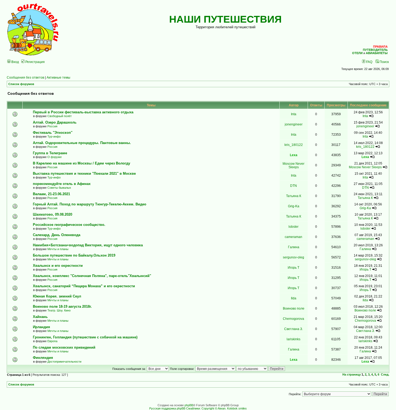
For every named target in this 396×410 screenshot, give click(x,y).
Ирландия (41, 327)
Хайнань (40, 317)
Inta (293, 114)
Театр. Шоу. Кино (59, 310)
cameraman (293, 237)
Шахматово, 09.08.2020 (52, 214)
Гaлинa (293, 247)
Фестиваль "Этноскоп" (52, 133)
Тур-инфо (54, 136)
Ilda (293, 298)
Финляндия (43, 358)
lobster (293, 226)
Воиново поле (293, 308)
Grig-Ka (293, 206)
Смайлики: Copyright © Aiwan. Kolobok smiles (216, 408)
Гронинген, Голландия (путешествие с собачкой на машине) (85, 337)
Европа (52, 341)
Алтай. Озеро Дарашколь (55, 122)
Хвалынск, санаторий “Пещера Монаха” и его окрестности (84, 286)
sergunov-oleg (293, 257)
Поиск (384, 62)
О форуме (54, 157)
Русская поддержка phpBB (167, 408)
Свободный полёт (59, 116)
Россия (52, 126)
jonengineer (294, 124)
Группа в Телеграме (50, 153)
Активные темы (58, 77)
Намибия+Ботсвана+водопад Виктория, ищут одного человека (88, 245)
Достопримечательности (64, 361)
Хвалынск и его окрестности (58, 266)
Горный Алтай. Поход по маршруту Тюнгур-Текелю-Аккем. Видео (89, 204)
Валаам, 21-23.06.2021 (51, 194)
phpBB (189, 405)
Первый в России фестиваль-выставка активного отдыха (84, 112)
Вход (15, 62)
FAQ (368, 62)
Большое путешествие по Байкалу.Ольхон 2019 (74, 255)
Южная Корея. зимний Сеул (57, 296)
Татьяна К (293, 196)
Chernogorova (293, 318)
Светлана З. (293, 329)
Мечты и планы (57, 249)
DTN (293, 185)
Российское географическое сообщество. (69, 225)
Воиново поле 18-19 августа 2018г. (62, 306)
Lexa (293, 155)
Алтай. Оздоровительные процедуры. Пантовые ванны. (82, 143)
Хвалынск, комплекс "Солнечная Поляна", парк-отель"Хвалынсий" (92, 276)
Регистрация (35, 62)
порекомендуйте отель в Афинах (62, 184)
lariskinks (293, 339)
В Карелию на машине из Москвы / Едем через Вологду (81, 163)
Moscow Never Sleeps (293, 165)
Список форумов (21, 84)
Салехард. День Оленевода (56, 235)
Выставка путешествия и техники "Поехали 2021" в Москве (84, 173)
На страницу (351, 374)
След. (385, 374)
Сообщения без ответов (25, 77)
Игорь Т (293, 267)
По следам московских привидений (64, 347)
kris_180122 (293, 144)
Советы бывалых (59, 187)
